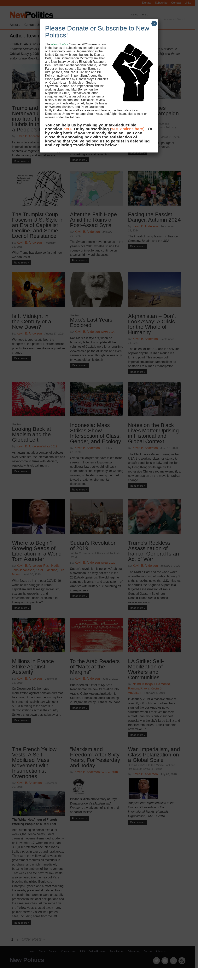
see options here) (127, 129)
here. (68, 129)
